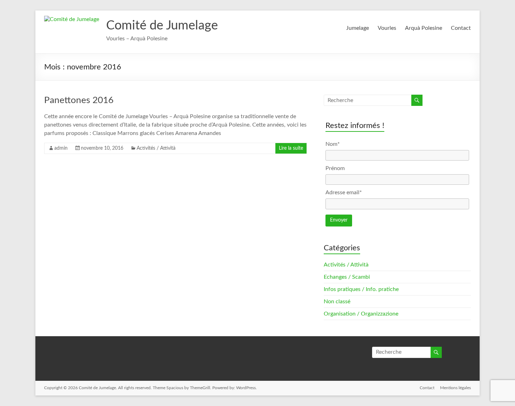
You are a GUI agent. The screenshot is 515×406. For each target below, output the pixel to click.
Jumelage (357, 28)
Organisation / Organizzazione (361, 314)
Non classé (337, 301)
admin (61, 148)
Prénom (335, 168)
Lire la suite (291, 148)
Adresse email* (343, 192)
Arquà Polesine (423, 28)
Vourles (387, 28)
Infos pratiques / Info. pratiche (361, 289)
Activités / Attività (156, 148)
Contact (461, 28)
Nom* (332, 144)
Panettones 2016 (79, 100)
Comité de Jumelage (162, 25)
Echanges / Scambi (347, 277)
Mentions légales (455, 388)
